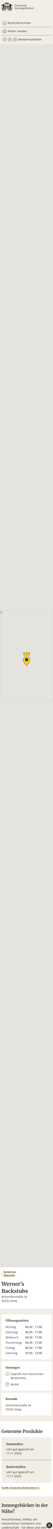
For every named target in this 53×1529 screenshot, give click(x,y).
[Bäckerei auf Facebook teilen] (5, 40)
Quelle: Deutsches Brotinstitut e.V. (20, 1487)
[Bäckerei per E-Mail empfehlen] (15, 40)
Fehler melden (17, 31)
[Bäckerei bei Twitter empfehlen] (10, 40)
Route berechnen (19, 23)
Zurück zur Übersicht (10, 1273)
